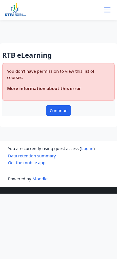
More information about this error (44, 88)
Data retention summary (32, 156)
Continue (58, 110)
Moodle (39, 178)
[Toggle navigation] (107, 10)
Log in (87, 148)
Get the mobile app (26, 162)
